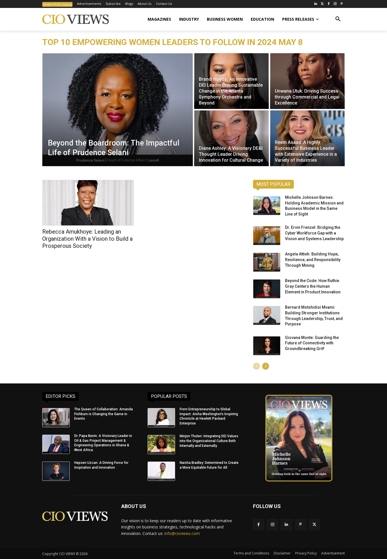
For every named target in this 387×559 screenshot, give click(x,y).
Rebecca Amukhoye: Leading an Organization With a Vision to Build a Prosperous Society (87, 238)
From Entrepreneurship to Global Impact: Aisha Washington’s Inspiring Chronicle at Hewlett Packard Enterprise (209, 416)
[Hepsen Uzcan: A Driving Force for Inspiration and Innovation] (56, 471)
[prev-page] (256, 366)
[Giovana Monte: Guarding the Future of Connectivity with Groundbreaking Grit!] (266, 345)
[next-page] (265, 366)
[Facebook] (329, 4)
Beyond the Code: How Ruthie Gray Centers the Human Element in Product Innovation (313, 286)
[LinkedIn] (315, 4)
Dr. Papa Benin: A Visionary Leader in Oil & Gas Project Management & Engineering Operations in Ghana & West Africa (103, 443)
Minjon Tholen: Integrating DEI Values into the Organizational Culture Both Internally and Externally (209, 441)
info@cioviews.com (182, 533)
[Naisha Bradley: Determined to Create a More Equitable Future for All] (161, 471)
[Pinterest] (341, 4)
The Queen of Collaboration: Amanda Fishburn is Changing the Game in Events (103, 414)
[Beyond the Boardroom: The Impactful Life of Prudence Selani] (117, 109)
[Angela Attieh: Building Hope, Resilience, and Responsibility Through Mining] (266, 262)
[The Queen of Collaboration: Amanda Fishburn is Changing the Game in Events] (56, 417)
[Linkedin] (286, 524)
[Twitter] (322, 4)
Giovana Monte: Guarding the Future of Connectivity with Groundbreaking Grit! (312, 343)
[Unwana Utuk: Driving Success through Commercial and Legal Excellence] (307, 81)
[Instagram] (335, 4)
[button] (338, 19)
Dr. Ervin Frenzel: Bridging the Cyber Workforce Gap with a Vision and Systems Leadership (314, 233)
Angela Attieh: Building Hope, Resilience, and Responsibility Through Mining (313, 259)
